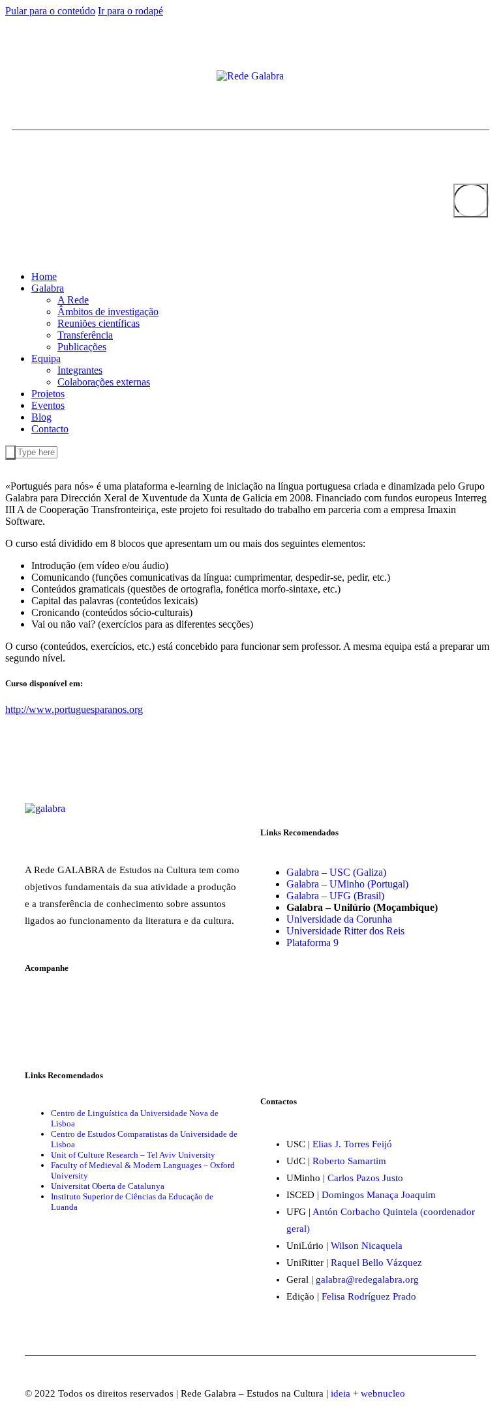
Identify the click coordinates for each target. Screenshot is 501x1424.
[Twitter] (26, 77)
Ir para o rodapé (130, 10)
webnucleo (383, 1393)
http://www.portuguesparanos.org (74, 709)
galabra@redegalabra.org (367, 1279)
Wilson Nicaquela (366, 1245)
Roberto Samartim (349, 1161)
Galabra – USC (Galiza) (336, 872)
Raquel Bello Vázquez (376, 1262)
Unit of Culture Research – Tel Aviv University (133, 1155)
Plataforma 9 (312, 942)
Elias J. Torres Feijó (352, 1144)
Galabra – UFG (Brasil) (335, 895)
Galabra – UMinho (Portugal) (347, 883)
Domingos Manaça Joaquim (379, 1195)
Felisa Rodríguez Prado (369, 1296)
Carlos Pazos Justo (365, 1178)
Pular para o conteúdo (50, 10)
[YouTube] (36, 77)
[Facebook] (16, 77)
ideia (340, 1393)
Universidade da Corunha (339, 919)
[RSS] (57, 77)
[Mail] (47, 77)
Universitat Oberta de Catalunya (107, 1186)
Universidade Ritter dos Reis (345, 930)
